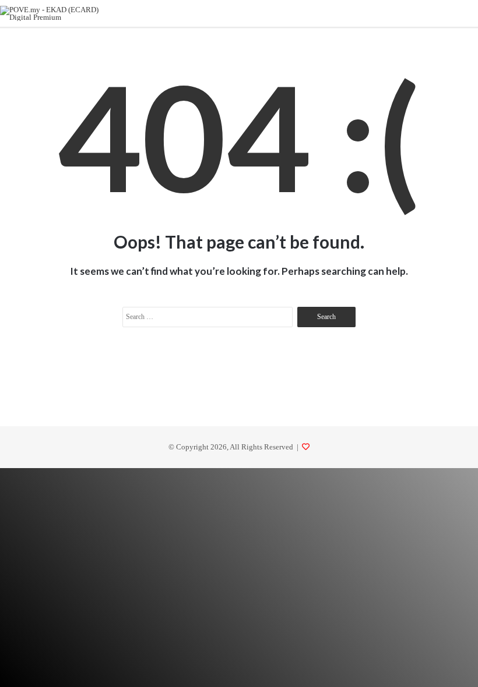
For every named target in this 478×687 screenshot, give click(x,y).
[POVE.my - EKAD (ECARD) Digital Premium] (55, 13)
